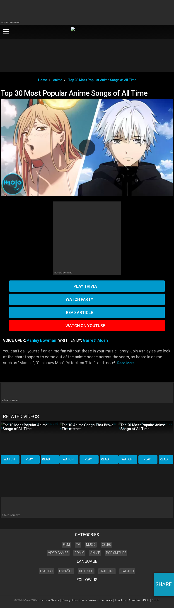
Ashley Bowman (41, 340)
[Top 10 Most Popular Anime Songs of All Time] (30, 438)
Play (29, 459)
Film (66, 544)
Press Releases (89, 600)
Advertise (134, 600)
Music (91, 544)
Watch (9, 459)
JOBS (146, 600)
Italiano (127, 571)
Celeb (106, 544)
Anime (95, 553)
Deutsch (86, 571)
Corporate (106, 600)
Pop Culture (116, 553)
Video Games (58, 553)
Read (46, 459)
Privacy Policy (70, 600)
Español (66, 571)
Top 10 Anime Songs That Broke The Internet (87, 427)
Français (106, 571)
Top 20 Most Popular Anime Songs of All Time (142, 427)
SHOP (155, 600)
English (46, 571)
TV (78, 544)
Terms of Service (49, 600)
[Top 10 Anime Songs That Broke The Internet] (89, 438)
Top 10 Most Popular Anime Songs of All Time (24, 427)
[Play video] (87, 147)
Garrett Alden (95, 340)
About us (120, 600)
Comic (79, 553)
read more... (127, 363)
